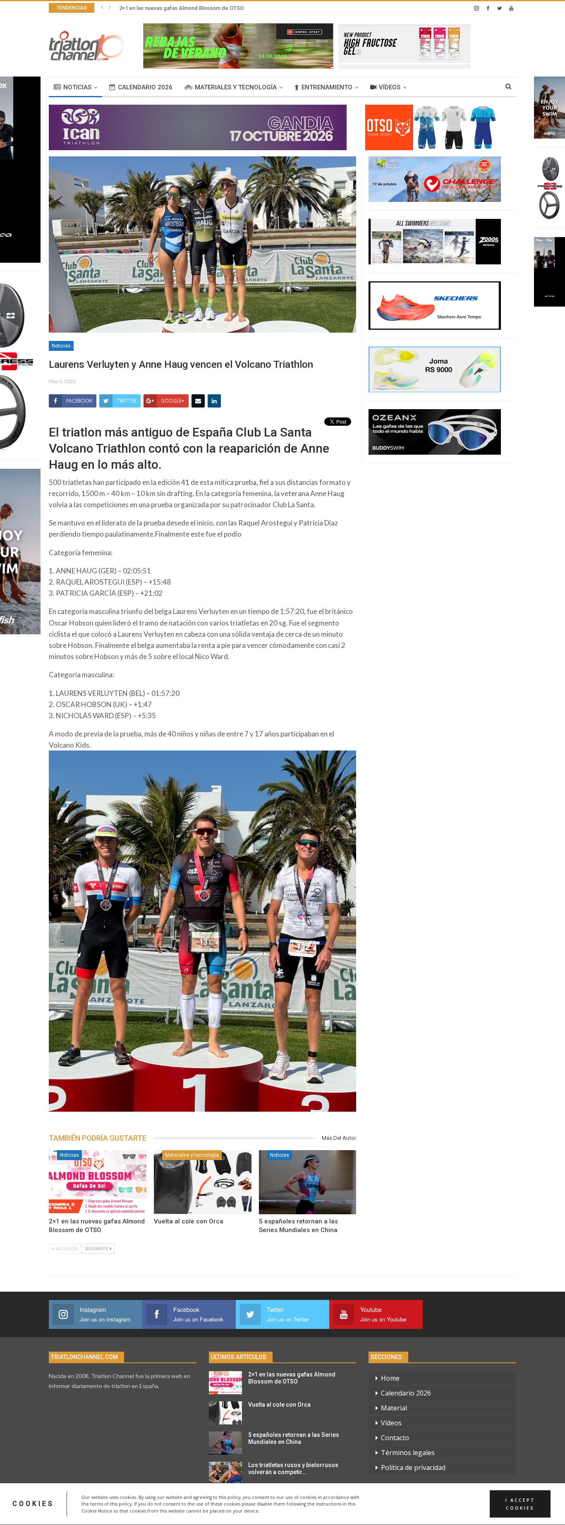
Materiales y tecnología (236, 87)
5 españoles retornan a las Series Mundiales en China (293, 1438)
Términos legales (408, 1452)
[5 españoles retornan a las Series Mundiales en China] (308, 1182)
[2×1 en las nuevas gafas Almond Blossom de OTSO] (97, 1182)
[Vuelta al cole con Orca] (202, 1182)
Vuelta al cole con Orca (147, 8)
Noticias (77, 87)
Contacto (395, 1437)
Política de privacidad (413, 1467)
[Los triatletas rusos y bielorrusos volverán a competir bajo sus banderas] (225, 1473)
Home (390, 1378)
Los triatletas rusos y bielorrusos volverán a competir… (293, 1468)
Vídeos (389, 87)
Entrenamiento (327, 87)
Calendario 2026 (145, 87)
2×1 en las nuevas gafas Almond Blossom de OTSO (291, 1378)
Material (394, 1407)
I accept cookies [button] (520, 1504)
